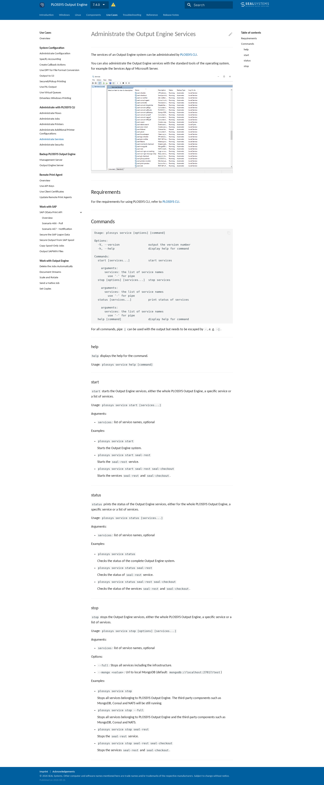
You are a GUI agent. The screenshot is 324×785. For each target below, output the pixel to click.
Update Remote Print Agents (56, 197)
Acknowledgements (63, 771)
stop (246, 66)
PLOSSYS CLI (188, 55)
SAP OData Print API (51, 212)
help (246, 49)
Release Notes (171, 14)
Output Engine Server (52, 165)
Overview (45, 38)
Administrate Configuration (55, 53)
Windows (64, 14)
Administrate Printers (52, 124)
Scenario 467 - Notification (57, 229)
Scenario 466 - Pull (52, 223)
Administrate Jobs (50, 118)
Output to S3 (47, 75)
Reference (152, 14)
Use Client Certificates (52, 191)
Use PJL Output (48, 86)
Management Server (51, 159)
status (247, 60)
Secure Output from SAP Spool (57, 240)
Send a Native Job (49, 283)
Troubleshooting (132, 14)
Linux (78, 14)
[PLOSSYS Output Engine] (42, 5)
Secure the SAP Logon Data (55, 234)
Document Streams (50, 271)
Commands (247, 43)
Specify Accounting (50, 59)
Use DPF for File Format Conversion (59, 70)
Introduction (47, 14)
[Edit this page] (230, 34)
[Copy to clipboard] (228, 232)
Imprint (44, 771)
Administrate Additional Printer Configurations (57, 131)
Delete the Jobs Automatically (56, 266)
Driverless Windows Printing (55, 98)
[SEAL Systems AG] (255, 8)
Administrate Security (52, 144)
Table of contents (251, 32)
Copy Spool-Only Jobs (52, 245)
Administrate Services (52, 139)
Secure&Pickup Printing (53, 81)
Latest (97, 5)
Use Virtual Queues (50, 92)
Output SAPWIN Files (51, 251)
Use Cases (112, 14)
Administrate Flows (50, 113)
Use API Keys (47, 186)
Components (93, 14)
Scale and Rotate (49, 277)
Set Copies (45, 288)
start (246, 55)
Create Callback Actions (53, 64)
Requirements (249, 38)
